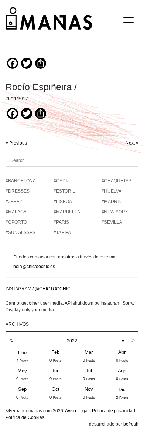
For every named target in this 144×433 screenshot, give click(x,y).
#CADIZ (61, 180)
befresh (130, 424)
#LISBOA (63, 201)
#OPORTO (16, 222)
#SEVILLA (112, 222)
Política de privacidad (113, 410)
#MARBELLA (67, 211)
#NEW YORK (115, 211)
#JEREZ (14, 201)
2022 (72, 341)
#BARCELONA (21, 180)
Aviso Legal (77, 410)
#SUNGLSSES (20, 232)
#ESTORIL (64, 191)
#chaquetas (116, 180)
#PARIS (61, 222)
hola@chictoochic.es (34, 266)
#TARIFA (62, 232)
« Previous (16, 143)
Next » (132, 143)
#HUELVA (111, 191)
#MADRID (112, 201)
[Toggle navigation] (128, 20)
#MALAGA (16, 211)
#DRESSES (18, 191)
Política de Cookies (25, 417)
